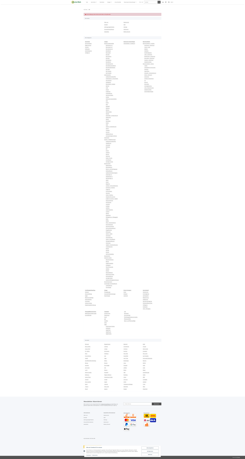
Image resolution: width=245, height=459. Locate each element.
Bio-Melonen (108, 60)
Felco (86, 353)
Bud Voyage (106, 365)
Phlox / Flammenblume (111, 222)
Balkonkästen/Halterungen (90, 313)
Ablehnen (150, 454)
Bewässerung (146, 297)
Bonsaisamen (107, 256)
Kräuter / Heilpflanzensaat (110, 139)
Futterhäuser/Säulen (110, 326)
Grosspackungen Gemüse (111, 135)
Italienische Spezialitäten (111, 99)
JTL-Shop (238, 457)
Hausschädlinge (88, 294)
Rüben (107, 123)
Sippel (105, 381)
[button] (141, 2)
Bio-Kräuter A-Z (109, 47)
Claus (125, 363)
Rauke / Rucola (109, 158)
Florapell (125, 365)
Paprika (107, 113)
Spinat (107, 128)
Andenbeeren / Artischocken (112, 78)
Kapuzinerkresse (109, 200)
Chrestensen (126, 346)
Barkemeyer (126, 360)
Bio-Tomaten (108, 71)
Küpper (125, 389)
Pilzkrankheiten (88, 299)
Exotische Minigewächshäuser (112, 280)
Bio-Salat (108, 69)
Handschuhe (145, 292)
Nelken (107, 220)
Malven (107, 213)
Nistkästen (108, 328)
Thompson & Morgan (128, 384)
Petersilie (108, 156)
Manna (105, 370)
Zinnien (107, 252)
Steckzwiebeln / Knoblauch (129, 43)
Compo (105, 348)
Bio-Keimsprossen (108, 281)
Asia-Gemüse (108, 80)
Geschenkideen (88, 43)
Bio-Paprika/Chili (109, 63)
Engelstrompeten (109, 263)
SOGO (125, 381)
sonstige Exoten (109, 278)
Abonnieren (156, 404)
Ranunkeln (146, 84)
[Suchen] (159, 2)
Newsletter (106, 31)
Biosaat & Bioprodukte (109, 43)
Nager (86, 295)
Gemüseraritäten (109, 95)
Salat (107, 124)
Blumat (105, 363)
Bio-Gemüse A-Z (109, 49)
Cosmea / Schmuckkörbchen (112, 185)
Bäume (107, 261)
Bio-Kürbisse (108, 56)
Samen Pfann (88, 377)
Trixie (144, 384)
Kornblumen (108, 202)
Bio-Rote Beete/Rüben (110, 67)
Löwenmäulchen (109, 209)
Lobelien (107, 208)
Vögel (105, 324)
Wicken (107, 248)
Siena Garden (88, 381)
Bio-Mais (108, 58)
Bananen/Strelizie (109, 259)
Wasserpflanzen (109, 272)
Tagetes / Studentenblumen (112, 244)
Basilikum (108, 147)
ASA (105, 367)
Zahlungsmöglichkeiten (109, 27)
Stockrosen (108, 243)
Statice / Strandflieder (110, 239)
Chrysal (144, 346)
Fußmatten (87, 49)
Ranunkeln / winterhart (149, 58)
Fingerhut (108, 189)
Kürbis (107, 102)
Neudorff (106, 372)
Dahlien (146, 49)
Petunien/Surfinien (110, 226)
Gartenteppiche (88, 50)
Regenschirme (88, 45)
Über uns (106, 22)
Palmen (107, 270)
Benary (86, 363)
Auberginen (108, 82)
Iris (145, 80)
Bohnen (107, 86)
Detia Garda (145, 348)
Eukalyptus (108, 265)
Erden (125, 292)
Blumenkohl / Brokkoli (110, 84)
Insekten (106, 320)
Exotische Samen (108, 257)
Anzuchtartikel (127, 315)
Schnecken (87, 301)
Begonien (108, 183)
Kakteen (107, 268)
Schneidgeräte (146, 294)
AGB (124, 24)
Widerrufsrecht (127, 31)
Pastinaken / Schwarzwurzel (112, 115)
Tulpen (145, 65)
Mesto (125, 370)
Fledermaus (106, 315)
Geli (105, 356)
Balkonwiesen (109, 165)
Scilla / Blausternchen (149, 87)
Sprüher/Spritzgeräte (147, 301)
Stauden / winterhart (148, 60)
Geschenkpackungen (148, 91)
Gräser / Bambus (109, 195)
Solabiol (144, 381)
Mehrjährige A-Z (109, 178)
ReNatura (87, 374)
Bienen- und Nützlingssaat (111, 169)
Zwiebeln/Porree (109, 134)
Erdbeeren (108, 91)
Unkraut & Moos (88, 303)
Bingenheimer (107, 344)
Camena (106, 346)
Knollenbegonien (148, 52)
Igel (105, 319)
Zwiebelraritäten (147, 62)
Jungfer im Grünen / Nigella (112, 198)
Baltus (105, 360)
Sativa (125, 377)
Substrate (126, 295)
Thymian (108, 152)
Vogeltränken (108, 333)
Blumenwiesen (109, 167)
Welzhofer (126, 386)
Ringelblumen (109, 230)
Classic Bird (87, 348)
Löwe (144, 367)
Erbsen (107, 89)
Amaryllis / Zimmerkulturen (150, 73)
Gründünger (108, 287)
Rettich (107, 119)
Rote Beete (108, 121)
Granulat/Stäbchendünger (110, 294)
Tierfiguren (87, 52)
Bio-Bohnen (108, 50)
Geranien (108, 193)
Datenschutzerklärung (106, 404)
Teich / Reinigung (146, 308)
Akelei (107, 180)
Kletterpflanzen (109, 171)
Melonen (108, 108)
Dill (106, 148)
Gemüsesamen (107, 74)
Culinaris (125, 348)
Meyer (144, 370)
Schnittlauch (108, 159)
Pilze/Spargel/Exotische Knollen (130, 317)
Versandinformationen (109, 29)
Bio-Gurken (108, 52)
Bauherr (144, 360)
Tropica (86, 386)
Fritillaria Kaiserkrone (149, 78)
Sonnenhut (108, 235)
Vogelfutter (108, 330)
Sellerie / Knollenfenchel (111, 126)
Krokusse (146, 69)
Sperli (86, 384)
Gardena (87, 365)
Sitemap (125, 27)
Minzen (107, 154)
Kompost (125, 294)
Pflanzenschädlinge (89, 297)
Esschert (125, 351)
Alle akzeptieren (150, 447)
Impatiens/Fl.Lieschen (110, 196)
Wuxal (86, 389)
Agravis (105, 389)
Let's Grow (87, 367)
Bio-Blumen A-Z (109, 45)
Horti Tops (126, 358)
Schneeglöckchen (148, 86)
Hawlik (86, 358)
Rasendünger (107, 295)
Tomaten (108, 130)
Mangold (108, 106)
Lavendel (108, 204)
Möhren (107, 110)
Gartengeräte (146, 295)
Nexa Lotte (106, 386)
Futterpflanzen (109, 93)
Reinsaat (87, 344)
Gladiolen (146, 50)
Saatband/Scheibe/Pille (111, 76)
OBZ (124, 372)
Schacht (86, 379)
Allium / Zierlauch (148, 74)
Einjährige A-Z (109, 174)
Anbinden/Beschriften (147, 303)
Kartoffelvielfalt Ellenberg (90, 360)
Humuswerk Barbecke (147, 358)
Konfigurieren (150, 451)
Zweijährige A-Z (109, 176)
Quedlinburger (146, 372)
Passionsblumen (109, 224)
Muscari (146, 82)
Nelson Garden (88, 372)
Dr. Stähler (87, 351)
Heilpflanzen (108, 143)
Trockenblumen (109, 246)
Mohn (107, 219)
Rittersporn (108, 232)
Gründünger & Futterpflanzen (110, 283)
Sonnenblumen (109, 237)
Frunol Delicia (88, 356)
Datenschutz (95, 455)
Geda (144, 365)
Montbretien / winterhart (149, 56)
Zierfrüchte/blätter (110, 254)
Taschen (87, 47)
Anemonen (146, 76)
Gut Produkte (145, 356)
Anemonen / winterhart (149, 45)
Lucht (86, 370)
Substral (106, 384)
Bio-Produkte (108, 73)
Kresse (107, 150)
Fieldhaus (106, 353)
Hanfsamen (106, 137)
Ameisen (87, 292)
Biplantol (125, 344)
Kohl (107, 100)
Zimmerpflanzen (109, 276)
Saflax (144, 374)
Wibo (144, 386)
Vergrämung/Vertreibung (90, 305)
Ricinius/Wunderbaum (110, 228)
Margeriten (108, 215)
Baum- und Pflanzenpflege (129, 320)
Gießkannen (145, 299)
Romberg (125, 374)
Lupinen (107, 211)
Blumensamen (107, 163)
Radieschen (108, 117)
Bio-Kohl (107, 54)
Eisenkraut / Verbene (110, 187)
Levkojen (108, 206)
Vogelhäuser (108, 331)
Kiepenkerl (145, 389)
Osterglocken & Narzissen (149, 67)
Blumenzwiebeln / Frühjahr (149, 43)
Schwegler (145, 379)
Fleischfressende (109, 267)
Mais (107, 104)
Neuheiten (126, 313)
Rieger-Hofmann (107, 374)
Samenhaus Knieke (108, 377)
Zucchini (107, 132)
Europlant (145, 351)
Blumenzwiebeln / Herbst (148, 63)
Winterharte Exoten (110, 274)
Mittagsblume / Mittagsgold (112, 217)
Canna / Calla (147, 47)
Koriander (108, 145)
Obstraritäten (109, 111)
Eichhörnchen (107, 313)
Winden (107, 250)
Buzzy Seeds (87, 346)
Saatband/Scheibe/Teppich (111, 172)
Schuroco (126, 379)
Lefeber (125, 367)
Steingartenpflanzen (110, 241)
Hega (105, 358)
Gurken (107, 97)
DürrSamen (106, 351)
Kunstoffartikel (88, 315)
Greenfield (126, 356)
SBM (144, 377)
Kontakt (106, 24)
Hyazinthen (146, 71)
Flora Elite (126, 353)
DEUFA (144, 363)
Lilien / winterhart (148, 54)
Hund (105, 317)
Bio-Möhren (108, 62)
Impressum (88, 455)
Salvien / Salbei (109, 233)
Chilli (107, 87)
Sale (125, 311)
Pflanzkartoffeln (127, 319)
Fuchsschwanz (109, 191)
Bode (144, 344)
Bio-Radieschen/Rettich (111, 65)
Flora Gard (145, 353)
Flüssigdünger (107, 292)
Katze (105, 322)
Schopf (105, 379)
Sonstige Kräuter (109, 161)
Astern (107, 182)
